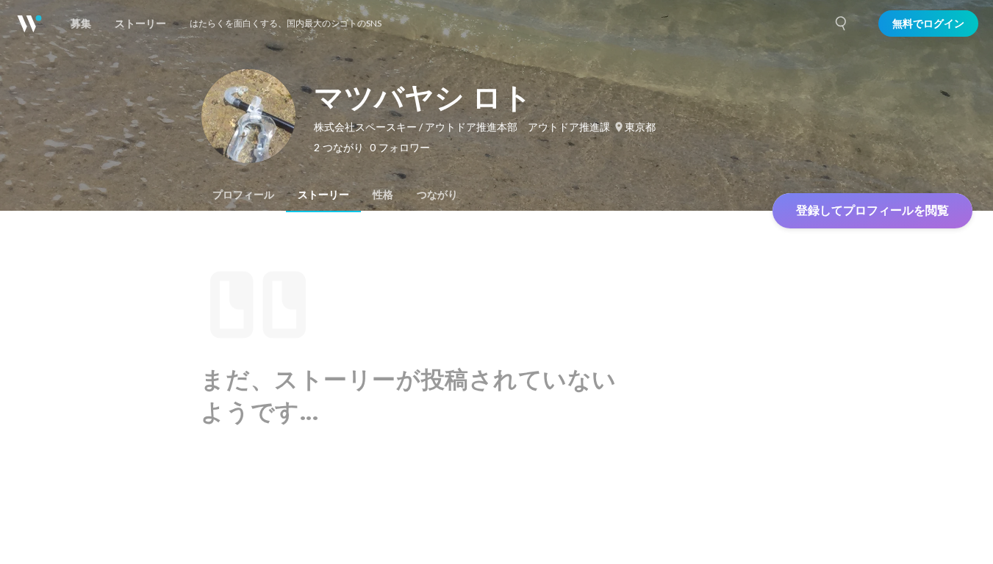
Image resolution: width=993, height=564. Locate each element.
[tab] (243, 194)
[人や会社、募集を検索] (841, 23)
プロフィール (243, 194)
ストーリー (323, 194)
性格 (383, 194)
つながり (437, 194)
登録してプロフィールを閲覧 (872, 210)
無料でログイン (928, 23)
